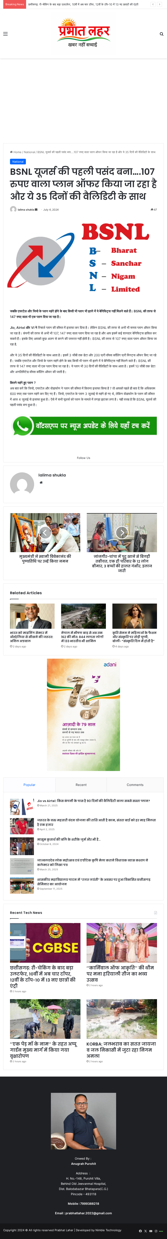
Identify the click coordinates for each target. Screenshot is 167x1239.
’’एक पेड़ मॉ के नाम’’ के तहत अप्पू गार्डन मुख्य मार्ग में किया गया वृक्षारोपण (43, 1050)
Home (17, 152)
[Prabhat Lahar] (83, 33)
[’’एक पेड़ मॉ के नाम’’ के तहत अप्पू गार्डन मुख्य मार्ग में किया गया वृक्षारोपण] (45, 1019)
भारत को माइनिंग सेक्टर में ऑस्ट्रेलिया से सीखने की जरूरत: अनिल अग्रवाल (31, 637)
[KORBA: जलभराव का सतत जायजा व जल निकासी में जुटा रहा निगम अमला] (122, 1019)
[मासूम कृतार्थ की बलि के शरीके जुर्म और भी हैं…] (22, 846)
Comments (135, 785)
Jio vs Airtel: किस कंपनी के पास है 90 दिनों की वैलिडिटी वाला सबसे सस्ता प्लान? (93, 801)
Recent (81, 785)
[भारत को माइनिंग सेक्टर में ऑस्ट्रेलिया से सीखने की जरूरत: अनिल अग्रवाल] (32, 616)
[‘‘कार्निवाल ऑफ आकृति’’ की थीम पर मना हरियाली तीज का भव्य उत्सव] (122, 943)
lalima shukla (26, 209)
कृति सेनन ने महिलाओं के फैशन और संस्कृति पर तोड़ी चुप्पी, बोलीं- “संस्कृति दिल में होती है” (134, 637)
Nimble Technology (108, 1230)
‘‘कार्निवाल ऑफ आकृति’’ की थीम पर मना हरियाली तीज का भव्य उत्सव (120, 974)
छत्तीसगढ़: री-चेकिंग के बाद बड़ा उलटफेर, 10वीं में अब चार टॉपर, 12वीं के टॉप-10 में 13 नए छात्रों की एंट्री (42, 977)
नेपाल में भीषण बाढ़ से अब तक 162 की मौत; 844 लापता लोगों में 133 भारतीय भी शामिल (82, 637)
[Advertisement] (83, 102)
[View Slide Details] (83, 426)
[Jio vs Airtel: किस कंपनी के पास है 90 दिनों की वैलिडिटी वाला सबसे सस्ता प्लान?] (22, 807)
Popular (29, 785)
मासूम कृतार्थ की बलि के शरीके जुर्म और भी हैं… (69, 839)
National (29, 152)
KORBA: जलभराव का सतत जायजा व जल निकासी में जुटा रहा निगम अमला (121, 1050)
